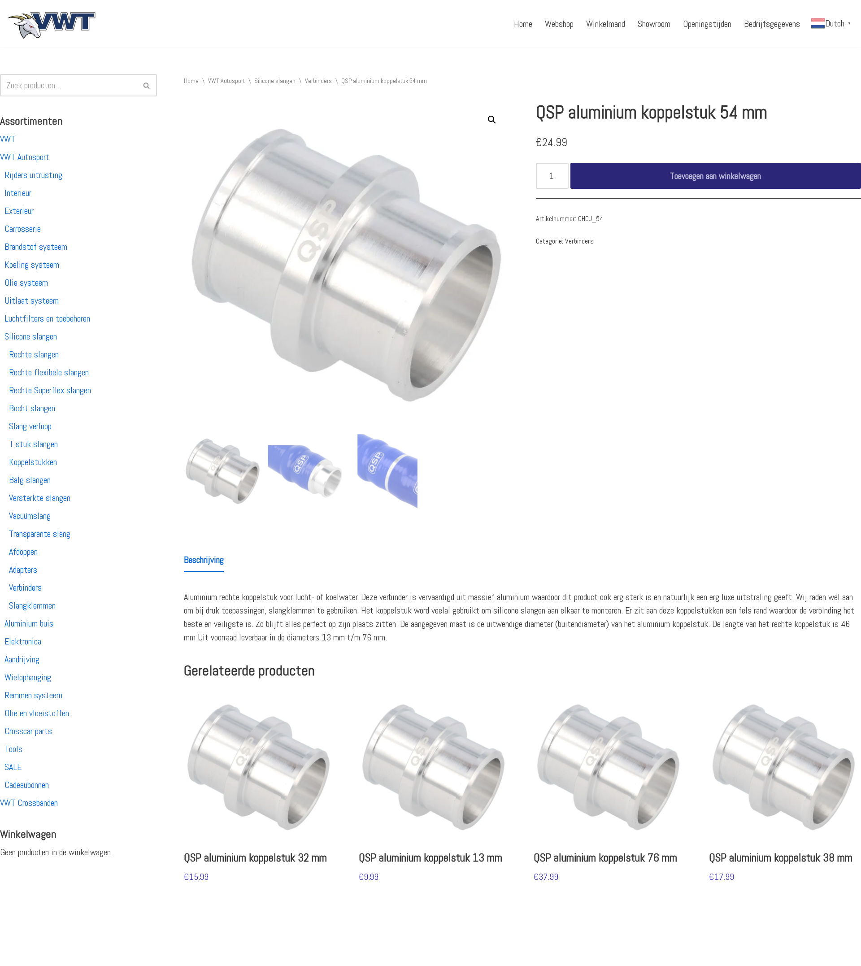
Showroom (654, 24)
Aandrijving (21, 659)
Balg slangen (30, 480)
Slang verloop (30, 426)
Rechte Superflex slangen (50, 390)
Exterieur (19, 211)
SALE (13, 767)
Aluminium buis (28, 623)
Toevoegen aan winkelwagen (715, 176)
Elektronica (22, 641)
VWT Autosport (24, 157)
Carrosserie (22, 229)
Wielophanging (27, 677)
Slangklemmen (32, 605)
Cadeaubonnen (26, 785)
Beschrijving (204, 560)
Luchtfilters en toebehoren (47, 318)
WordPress (123, 954)
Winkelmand (605, 24)
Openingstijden (707, 24)
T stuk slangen (33, 444)
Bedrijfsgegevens (772, 24)
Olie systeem (26, 282)
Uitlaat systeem (31, 300)
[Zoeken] (147, 85)
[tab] (204, 560)
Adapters (23, 569)
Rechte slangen (34, 354)
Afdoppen (23, 551)
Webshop (559, 24)
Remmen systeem (33, 695)
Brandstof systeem (35, 246)
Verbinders (25, 587)
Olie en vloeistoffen (36, 713)
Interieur (17, 193)
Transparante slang (39, 534)
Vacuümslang (30, 516)
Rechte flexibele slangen (49, 372)
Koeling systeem (31, 264)
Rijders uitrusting (33, 175)
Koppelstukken (33, 462)
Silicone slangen (30, 336)
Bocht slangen (32, 408)
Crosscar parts (28, 731)
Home (523, 24)
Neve (15, 954)
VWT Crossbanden (29, 803)
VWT (7, 139)
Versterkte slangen (39, 498)
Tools (13, 749)
